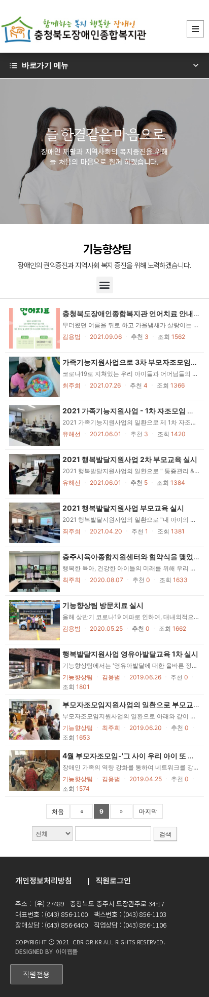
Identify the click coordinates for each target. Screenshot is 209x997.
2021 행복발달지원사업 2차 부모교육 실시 (129, 459)
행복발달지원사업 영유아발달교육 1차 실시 (130, 653)
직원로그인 (113, 880)
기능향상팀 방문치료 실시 (103, 605)
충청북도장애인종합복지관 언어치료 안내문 (131, 313)
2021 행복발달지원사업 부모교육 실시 (123, 508)
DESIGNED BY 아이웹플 (46, 951)
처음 (58, 811)
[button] (104, 285)
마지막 (148, 811)
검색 (165, 834)
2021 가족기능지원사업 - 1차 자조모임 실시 (131, 410)
